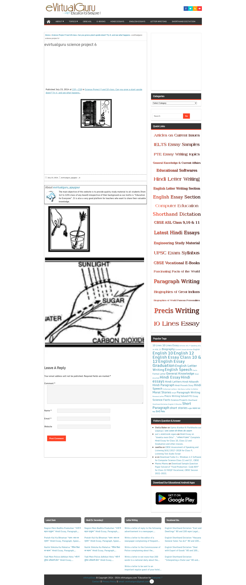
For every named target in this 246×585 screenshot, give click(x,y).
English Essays (137, 21)
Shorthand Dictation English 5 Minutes (167, 404)
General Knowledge (180, 373)
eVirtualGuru (89, 577)
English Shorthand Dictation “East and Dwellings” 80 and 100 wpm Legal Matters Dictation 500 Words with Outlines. (183, 529)
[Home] (48, 21)
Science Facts (161, 400)
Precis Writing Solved (176, 396)
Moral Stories (161, 392)
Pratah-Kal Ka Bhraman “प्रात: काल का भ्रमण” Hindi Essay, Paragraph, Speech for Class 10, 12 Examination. (62, 539)
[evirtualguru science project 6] (95, 113)
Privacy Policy (109, 581)
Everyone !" (157, 577)
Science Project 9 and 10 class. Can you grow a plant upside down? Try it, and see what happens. (91, 35)
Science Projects (179, 400)
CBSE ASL (87, 21)
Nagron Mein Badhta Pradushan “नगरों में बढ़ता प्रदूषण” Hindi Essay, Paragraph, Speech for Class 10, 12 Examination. (62, 529)
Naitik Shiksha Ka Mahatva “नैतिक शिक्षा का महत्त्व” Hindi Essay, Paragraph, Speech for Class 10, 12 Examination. (62, 549)
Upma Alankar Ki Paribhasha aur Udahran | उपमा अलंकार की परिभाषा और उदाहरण (178, 429)
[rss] (195, 8)
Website (48, 426)
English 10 (162, 352)
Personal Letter (158, 396)
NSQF (174, 393)
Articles (182, 345)
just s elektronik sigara (166, 434)
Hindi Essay (170, 377)
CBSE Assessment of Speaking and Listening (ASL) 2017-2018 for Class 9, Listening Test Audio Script (176, 450)
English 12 (184, 352)
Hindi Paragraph (163, 385)
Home (47, 35)
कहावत (194, 408)
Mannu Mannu (161, 463)
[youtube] (199, 8)
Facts (195, 370)
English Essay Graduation (168, 363)
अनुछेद (190, 408)
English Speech (178, 369)
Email (47, 418)
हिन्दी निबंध (160, 411)
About (59, 21)
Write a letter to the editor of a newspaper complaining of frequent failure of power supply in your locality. (141, 539)
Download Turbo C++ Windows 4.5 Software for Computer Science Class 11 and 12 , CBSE (178, 458)
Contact (96, 581)
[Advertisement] (95, 68)
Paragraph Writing (188, 392)
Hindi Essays (117, 21)
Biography (168, 349)
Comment (49, 383)
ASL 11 (158, 349)
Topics (72, 21)
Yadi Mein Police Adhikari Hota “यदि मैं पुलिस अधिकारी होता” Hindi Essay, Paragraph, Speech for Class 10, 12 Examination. (61, 558)
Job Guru (181, 389)
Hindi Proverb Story (184, 385)
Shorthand (192, 400)
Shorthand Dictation (183, 21)
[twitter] (190, 8)
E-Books (101, 21)
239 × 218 (77, 89)
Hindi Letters (173, 381)
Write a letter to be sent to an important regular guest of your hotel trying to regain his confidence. (142, 568)
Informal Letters (170, 389)
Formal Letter (159, 373)
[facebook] (186, 8)
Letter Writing (158, 21)
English (196, 349)
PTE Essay (193, 396)
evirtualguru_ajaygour (66, 187)
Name (48, 410)
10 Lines (157, 345)
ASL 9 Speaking (191, 345)
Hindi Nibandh (190, 382)
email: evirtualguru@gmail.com (134, 581)
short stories (178, 407)
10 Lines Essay (170, 345)
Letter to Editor (191, 389)
